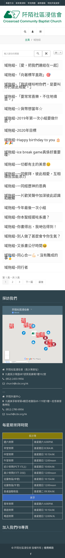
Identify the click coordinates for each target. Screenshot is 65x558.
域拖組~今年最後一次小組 (25, 207)
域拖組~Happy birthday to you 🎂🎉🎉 (32, 141)
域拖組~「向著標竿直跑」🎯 (27, 74)
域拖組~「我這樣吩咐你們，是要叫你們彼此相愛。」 (32, 85)
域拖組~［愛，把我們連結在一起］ (32, 65)
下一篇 (29, 282)
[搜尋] (38, 53)
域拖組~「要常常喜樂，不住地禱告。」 (30, 98)
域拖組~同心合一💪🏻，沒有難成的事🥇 (31, 256)
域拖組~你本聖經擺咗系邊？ (27, 217)
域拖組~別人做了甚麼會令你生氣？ (32, 236)
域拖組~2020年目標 (20, 130)
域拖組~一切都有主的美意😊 (27, 164)
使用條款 (49, 547)
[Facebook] (31, 554)
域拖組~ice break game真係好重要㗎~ (32, 153)
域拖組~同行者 (16, 267)
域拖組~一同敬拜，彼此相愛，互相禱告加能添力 (32, 175)
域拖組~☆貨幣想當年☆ (23, 108)
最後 (41, 282)
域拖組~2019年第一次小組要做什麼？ (31, 119)
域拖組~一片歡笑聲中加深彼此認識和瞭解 (32, 197)
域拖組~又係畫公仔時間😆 (25, 245)
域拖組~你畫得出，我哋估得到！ (30, 226)
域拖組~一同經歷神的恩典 (25, 185)
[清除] (46, 53)
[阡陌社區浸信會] (32, 16)
